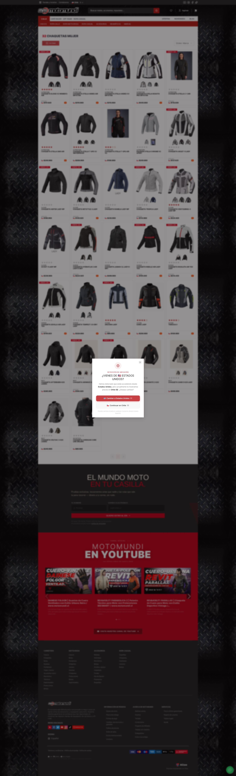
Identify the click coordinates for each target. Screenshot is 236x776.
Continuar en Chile (119, 405)
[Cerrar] (140, 362)
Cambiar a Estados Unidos (119, 398)
